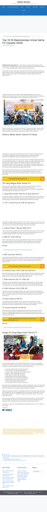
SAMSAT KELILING (23, 2)
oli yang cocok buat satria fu (31, 456)
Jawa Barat (28, 7)
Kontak (25, 493)
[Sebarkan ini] (3, 410)
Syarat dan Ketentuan (28, 492)
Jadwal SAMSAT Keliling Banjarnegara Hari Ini (12, 459)
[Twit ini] (5, 410)
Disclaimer (35, 492)
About (40, 492)
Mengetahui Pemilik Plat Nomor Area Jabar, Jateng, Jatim (15, 460)
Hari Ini (3, 7)
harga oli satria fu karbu (8, 455)
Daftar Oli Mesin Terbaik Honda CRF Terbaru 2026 (18, 327)
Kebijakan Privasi (31, 493)
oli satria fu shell (9, 456)
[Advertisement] (23, 25)
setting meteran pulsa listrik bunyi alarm (23, 472)
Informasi (5, 454)
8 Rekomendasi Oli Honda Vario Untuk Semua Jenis (18, 250)
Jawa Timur (42, 7)
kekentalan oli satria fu (17, 455)
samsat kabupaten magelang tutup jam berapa (21, 479)
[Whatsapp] (11, 410)
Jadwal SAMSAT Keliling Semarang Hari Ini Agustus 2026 (8, 482)
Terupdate (40, 456)
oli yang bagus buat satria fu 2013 (19, 456)
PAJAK (22, 7)
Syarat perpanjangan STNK (12, 7)
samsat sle (19, 470)
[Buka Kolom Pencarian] (23, 14)
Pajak (17, 493)
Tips (8, 454)
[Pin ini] (7, 410)
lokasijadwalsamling (26, 455)
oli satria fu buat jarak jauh (35, 455)
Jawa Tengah (35, 7)
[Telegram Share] (9, 410)
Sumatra (23, 10)
